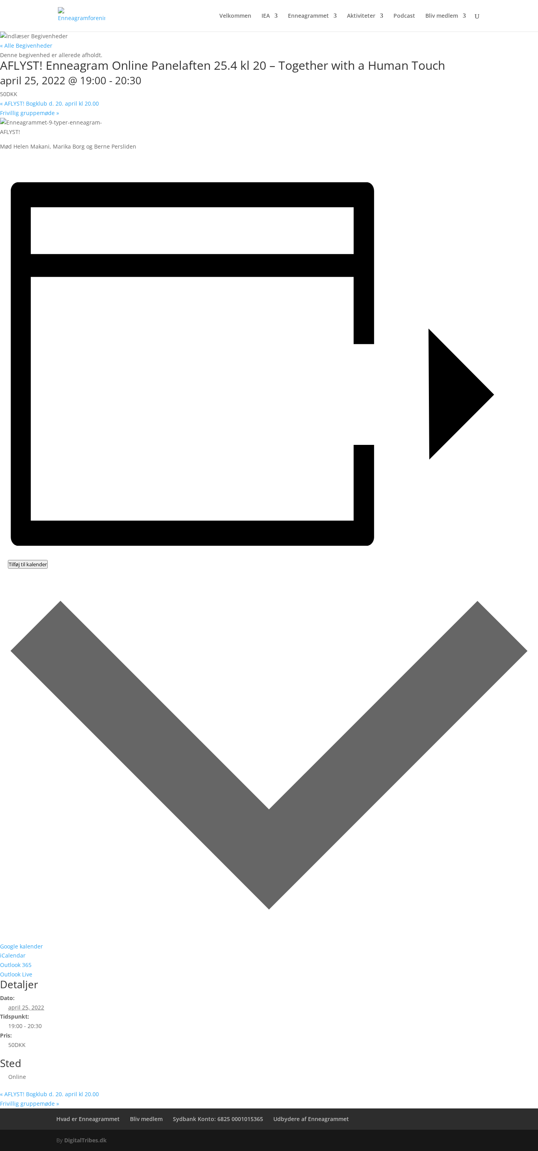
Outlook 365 (16, 965)
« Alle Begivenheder (26, 45)
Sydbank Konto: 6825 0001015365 (218, 1119)
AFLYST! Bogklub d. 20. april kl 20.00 (49, 103)
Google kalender (21, 946)
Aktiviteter (361, 16)
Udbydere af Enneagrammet (311, 1119)
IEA (266, 16)
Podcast (404, 16)
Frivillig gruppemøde (29, 113)
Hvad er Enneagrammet (88, 1119)
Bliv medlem (441, 16)
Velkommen (235, 16)
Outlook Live (16, 974)
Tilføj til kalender (28, 564)
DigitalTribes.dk (85, 1140)
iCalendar (13, 955)
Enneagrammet (308, 16)
